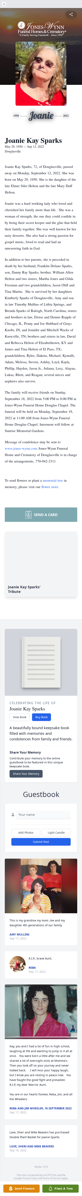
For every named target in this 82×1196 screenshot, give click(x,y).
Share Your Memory (26, 774)
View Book (19, 717)
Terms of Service (52, 1178)
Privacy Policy (29, 1178)
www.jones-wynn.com (21, 448)
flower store (49, 486)
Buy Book (41, 717)
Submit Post (41, 842)
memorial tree (53, 480)
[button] (41, 886)
